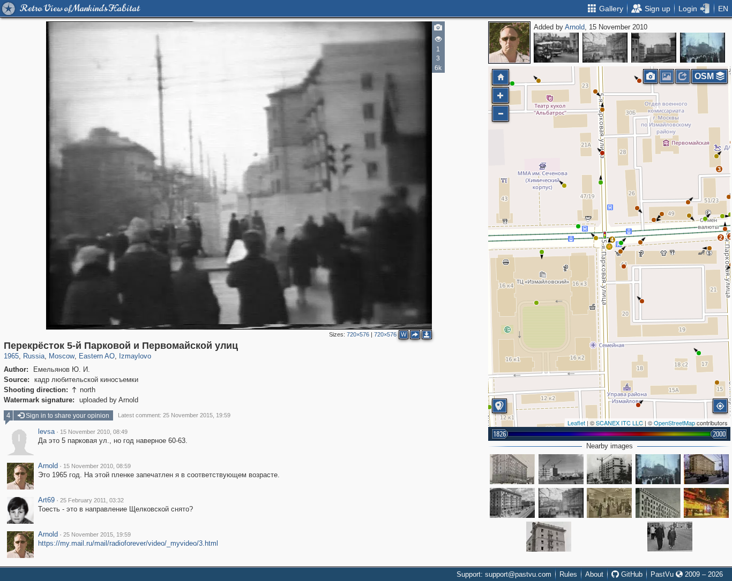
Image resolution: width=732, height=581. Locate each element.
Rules (568, 574)
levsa (46, 431)
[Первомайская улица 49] (658, 503)
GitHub (631, 574)
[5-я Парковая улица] (561, 469)
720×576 (358, 334)
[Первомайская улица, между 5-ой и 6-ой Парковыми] (669, 537)
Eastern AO (97, 356)
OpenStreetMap (674, 422)
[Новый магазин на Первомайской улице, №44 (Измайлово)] (609, 503)
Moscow (61, 356)
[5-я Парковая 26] (609, 469)
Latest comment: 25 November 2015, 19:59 (174, 415)
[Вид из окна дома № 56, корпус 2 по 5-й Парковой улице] (653, 48)
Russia (33, 356)
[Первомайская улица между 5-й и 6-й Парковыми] (512, 503)
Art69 (46, 500)
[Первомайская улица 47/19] (706, 503)
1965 (11, 356)
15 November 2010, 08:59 (97, 466)
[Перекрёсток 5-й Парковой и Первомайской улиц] (605, 48)
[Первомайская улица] (556, 48)
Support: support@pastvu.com (504, 574)
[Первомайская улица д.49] (512, 469)
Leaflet (576, 422)
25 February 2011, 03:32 (92, 500)
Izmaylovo (135, 356)
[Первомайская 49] (548, 537)
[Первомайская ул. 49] (706, 469)
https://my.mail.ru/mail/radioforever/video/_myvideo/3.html (128, 543)
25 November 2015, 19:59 (97, 534)
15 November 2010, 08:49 (94, 432)
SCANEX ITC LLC (619, 422)
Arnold (575, 27)
